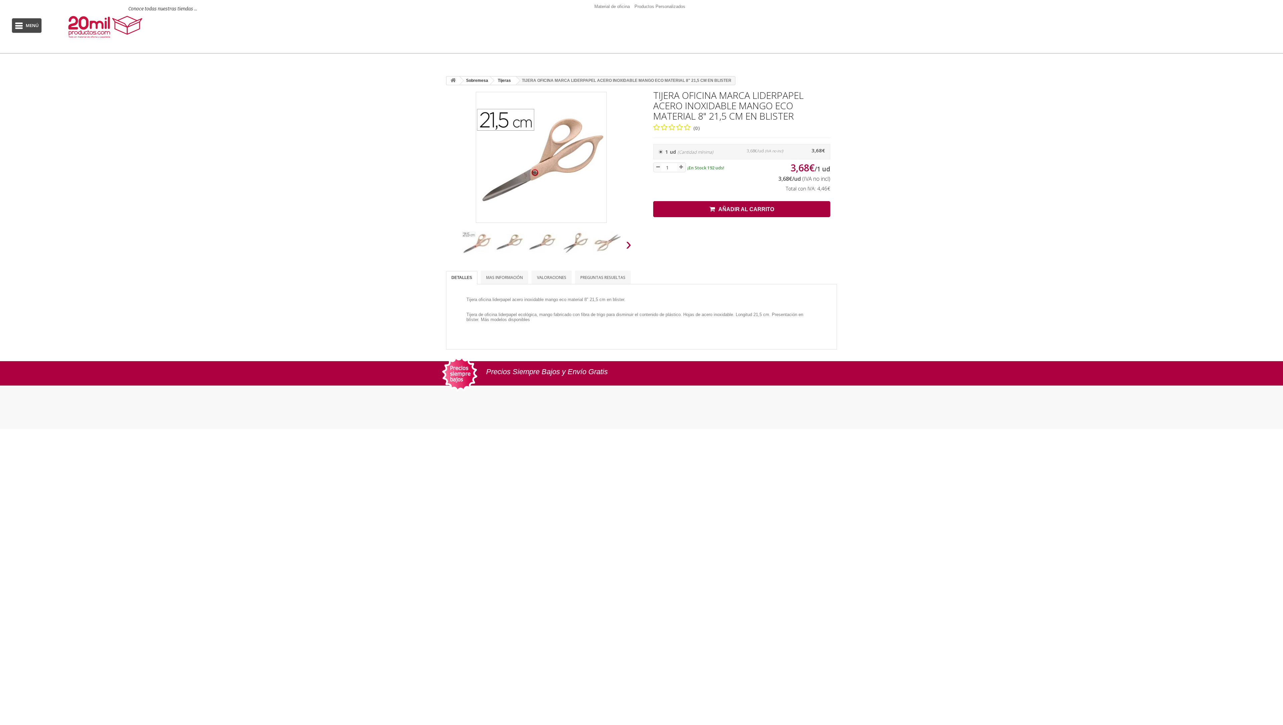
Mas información (504, 277)
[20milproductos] (149, 27)
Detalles (461, 277)
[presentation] (454, 246)
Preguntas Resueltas (602, 277)
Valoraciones (551, 277)
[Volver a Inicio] (453, 81)
